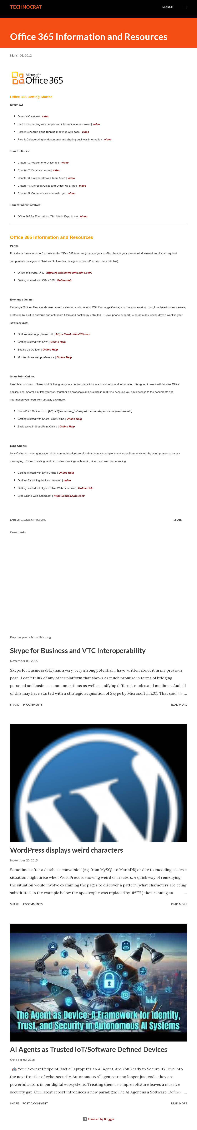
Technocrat (26, 7)
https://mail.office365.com (73, 334)
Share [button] (178, 519)
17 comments (33, 904)
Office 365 (38, 519)
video (108, 139)
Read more (179, 704)
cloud (25, 519)
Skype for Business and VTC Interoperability (78, 650)
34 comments (33, 704)
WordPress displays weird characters (66, 850)
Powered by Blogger (100, 1119)
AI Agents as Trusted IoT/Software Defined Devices (88, 1049)
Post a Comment (35, 1103)
